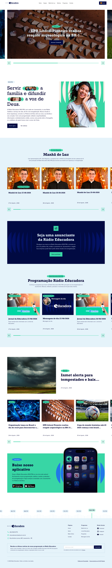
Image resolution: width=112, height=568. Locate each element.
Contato (71, 3)
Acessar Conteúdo (56, 42)
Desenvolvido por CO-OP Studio (97, 561)
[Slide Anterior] (9, 63)
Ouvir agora (12, 126)
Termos (83, 550)
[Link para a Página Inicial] (15, 526)
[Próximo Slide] (103, 63)
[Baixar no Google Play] (17, 486)
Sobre (40, 3)
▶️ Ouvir (102, 3)
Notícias (59, 3)
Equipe (45, 3)
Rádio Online (71, 534)
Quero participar (56, 254)
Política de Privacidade (83, 561)
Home (69, 528)
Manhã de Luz (52, 3)
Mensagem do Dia (85, 536)
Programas (65, 3)
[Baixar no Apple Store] (29, 486)
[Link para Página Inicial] (16, 3)
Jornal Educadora (85, 531)
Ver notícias (24, 126)
